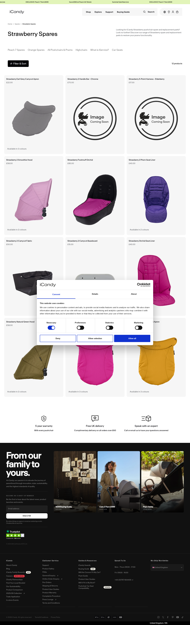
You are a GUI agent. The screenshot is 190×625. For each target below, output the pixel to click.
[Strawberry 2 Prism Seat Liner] (156, 195)
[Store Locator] (169, 12)
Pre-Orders (46, 582)
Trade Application (13, 597)
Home (10, 24)
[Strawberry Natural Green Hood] (33, 357)
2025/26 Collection (14, 593)
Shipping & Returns (50, 586)
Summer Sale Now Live (110, 2)
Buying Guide (123, 12)
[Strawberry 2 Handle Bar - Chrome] (95, 114)
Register (27, 516)
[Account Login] (173, 12)
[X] (163, 617)
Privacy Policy (55, 617)
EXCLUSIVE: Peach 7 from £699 (27, 2)
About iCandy (11, 565)
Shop (88, 12)
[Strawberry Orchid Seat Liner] (156, 276)
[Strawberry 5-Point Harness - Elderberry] (156, 114)
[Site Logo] (17, 12)
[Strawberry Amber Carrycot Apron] (156, 357)
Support (109, 12)
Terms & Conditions (41, 617)
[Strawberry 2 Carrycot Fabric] (33, 276)
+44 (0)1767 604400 (123, 580)
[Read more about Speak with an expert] (146, 424)
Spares (17, 24)
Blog (8, 569)
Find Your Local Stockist (15, 583)
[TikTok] (182, 617)
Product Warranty (49, 593)
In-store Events (12, 600)
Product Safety (48, 569)
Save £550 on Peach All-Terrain (70, 2)
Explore (98, 12)
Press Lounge (47, 600)
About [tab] (134, 294)
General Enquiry (48, 576)
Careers (15, 576)
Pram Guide (83, 576)
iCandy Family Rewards (18, 572)
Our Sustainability (13, 586)
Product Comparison (14, 590)
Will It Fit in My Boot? (86, 583)
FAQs (44, 572)
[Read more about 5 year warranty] (43, 424)
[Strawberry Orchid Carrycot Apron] (95, 357)
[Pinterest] (172, 617)
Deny (58, 338)
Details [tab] (95, 294)
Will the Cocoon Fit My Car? (89, 572)
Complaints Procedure (51, 596)
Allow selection (95, 338)
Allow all (132, 338)
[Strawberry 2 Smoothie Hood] (33, 195)
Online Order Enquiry (50, 579)
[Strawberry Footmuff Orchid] (95, 195)
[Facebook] (167, 617)
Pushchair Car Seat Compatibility (94, 587)
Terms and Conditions (51, 603)
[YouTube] (177, 617)
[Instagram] (158, 617)
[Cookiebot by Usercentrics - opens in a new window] (139, 285)
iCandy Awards (84, 565)
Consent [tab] (56, 294)
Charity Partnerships (14, 580)
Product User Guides (50, 589)
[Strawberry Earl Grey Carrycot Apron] (33, 114)
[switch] (80, 328)
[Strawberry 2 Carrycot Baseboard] (95, 276)
